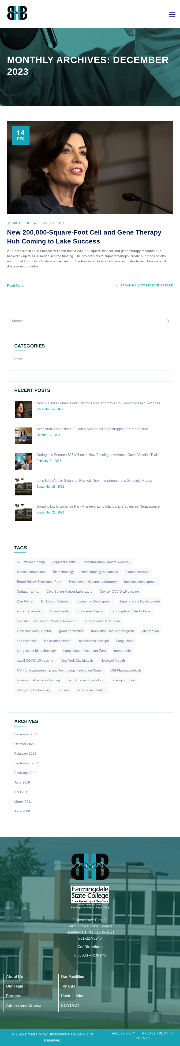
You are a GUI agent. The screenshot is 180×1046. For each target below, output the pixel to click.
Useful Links (72, 996)
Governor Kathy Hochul (34, 631)
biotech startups (137, 572)
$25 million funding (31, 562)
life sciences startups (93, 641)
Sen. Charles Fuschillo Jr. (86, 680)
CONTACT (70, 1005)
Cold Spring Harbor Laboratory (69, 591)
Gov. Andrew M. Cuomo (102, 621)
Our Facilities (72, 977)
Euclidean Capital (90, 611)
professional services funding (38, 680)
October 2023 (24, 744)
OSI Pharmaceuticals (126, 670)
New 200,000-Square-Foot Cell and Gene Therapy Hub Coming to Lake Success (98, 403)
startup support (124, 680)
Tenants (68, 986)
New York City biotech (77, 660)
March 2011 (23, 801)
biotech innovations (31, 572)
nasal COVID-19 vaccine (35, 660)
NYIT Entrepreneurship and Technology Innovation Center (60, 670)
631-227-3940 (90, 938)
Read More (15, 285)
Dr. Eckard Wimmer (55, 601)
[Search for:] (90, 320)
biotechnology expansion (99, 572)
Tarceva (64, 690)
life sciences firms (57, 641)
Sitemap (143, 1038)
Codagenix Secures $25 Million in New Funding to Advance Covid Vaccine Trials (98, 455)
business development (141, 581)
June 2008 (22, 811)
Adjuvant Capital (64, 562)
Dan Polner (25, 601)
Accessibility (123, 1033)
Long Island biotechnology (36, 650)
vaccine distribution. (91, 690)
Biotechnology (63, 572)
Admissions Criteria (23, 1005)
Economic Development (94, 601)
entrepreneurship (29, 611)
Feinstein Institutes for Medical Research (47, 621)
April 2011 (21, 792)
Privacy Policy (155, 1033)
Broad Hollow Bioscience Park (38, 223)
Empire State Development (140, 601)
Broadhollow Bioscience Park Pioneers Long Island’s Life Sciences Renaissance (98, 506)
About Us (14, 977)
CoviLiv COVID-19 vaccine (119, 591)
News (18, 359)
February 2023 (25, 753)
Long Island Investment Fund (85, 650)
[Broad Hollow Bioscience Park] (17, 13)
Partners (13, 996)
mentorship (122, 650)
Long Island (125, 641)
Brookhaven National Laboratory (93, 581)
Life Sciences (27, 641)
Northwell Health (113, 660)
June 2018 (22, 782)
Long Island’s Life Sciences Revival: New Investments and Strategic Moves (94, 480)
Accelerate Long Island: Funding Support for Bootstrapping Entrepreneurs (92, 429)
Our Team (14, 986)
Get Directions (90, 947)
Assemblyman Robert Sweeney (107, 562)
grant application (71, 631)
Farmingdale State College (130, 611)
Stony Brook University (33, 690)
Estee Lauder (60, 611)
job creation (150, 631)
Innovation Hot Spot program (112, 631)
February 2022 (25, 773)
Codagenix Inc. (28, 591)
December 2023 (26, 734)
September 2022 (26, 763)
